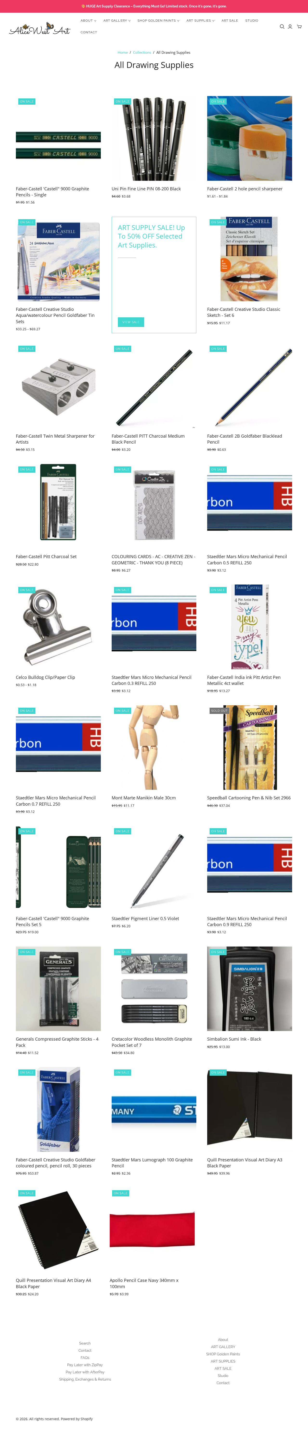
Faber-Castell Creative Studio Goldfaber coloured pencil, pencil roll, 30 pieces (55, 1163)
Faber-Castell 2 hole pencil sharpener (244, 189)
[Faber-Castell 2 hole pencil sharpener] (249, 138)
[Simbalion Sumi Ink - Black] (249, 989)
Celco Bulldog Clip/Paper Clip (45, 677)
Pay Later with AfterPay (85, 1372)
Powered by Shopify (77, 1419)
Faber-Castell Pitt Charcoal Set (46, 556)
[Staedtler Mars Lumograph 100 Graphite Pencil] (154, 1109)
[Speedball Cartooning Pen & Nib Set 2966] (249, 747)
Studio (251, 20)
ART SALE (230, 20)
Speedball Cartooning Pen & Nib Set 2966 (249, 798)
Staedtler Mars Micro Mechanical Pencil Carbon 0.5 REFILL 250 (247, 559)
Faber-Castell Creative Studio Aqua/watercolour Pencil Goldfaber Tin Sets (55, 315)
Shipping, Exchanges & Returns (85, 1379)
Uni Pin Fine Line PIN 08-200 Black (146, 189)
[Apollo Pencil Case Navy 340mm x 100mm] (152, 1230)
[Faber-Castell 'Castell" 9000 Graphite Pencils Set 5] (58, 868)
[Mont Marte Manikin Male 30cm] (154, 747)
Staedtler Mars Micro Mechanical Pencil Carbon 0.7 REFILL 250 (56, 801)
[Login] (290, 26)
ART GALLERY (223, 1347)
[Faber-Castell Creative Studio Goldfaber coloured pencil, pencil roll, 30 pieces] (58, 1109)
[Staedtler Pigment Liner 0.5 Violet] (154, 868)
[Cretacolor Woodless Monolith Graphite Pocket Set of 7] (154, 989)
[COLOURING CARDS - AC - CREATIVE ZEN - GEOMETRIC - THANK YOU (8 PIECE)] (154, 506)
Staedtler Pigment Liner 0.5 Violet (145, 918)
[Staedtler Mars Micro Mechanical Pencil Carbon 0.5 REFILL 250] (249, 506)
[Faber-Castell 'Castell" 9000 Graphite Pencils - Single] (58, 138)
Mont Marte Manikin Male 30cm (144, 798)
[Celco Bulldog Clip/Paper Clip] (58, 627)
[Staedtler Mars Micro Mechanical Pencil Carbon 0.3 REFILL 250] (154, 627)
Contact (89, 32)
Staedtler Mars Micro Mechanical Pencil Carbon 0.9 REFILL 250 (247, 921)
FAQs (85, 1358)
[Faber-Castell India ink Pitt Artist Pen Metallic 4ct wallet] (249, 627)
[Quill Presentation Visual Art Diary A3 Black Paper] (249, 1109)
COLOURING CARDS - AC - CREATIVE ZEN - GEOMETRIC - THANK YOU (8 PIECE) (153, 559)
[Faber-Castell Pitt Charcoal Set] (58, 506)
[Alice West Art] (39, 27)
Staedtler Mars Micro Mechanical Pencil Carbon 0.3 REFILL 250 (152, 680)
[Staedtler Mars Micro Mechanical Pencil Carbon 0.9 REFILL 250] (249, 868)
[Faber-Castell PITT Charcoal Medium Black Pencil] (154, 385)
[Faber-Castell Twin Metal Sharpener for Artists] (58, 385)
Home (123, 52)
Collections (142, 52)
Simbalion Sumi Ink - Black (234, 1039)
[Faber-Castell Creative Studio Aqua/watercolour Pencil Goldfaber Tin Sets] (58, 259)
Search (85, 1343)
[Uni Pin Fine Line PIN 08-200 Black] (154, 138)
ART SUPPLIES (223, 1361)
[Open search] (282, 26)
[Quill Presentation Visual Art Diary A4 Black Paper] (58, 1230)
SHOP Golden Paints (223, 1354)
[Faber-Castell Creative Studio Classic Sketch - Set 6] (249, 259)
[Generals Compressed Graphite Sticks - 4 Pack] (58, 989)
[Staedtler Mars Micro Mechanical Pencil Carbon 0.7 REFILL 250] (58, 747)
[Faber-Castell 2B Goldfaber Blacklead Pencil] (249, 385)
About (223, 1340)
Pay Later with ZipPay (85, 1365)
